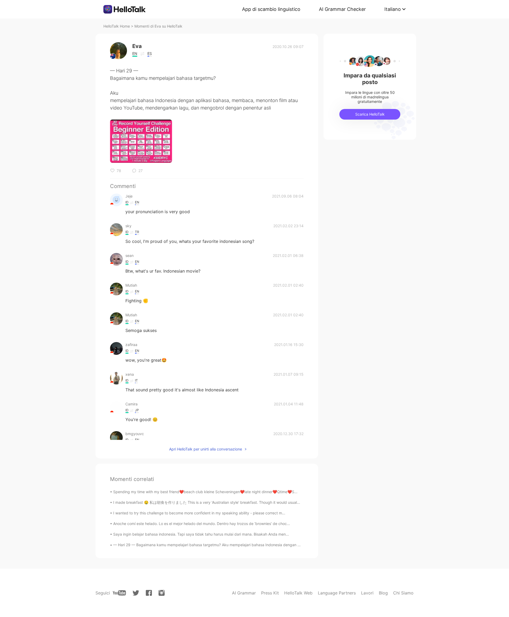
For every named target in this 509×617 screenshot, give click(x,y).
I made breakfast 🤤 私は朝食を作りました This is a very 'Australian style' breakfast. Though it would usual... (206, 502)
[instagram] (162, 593)
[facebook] (149, 593)
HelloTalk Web (298, 593)
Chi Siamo (403, 593)
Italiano (392, 9)
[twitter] (136, 593)
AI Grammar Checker (342, 9)
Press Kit (270, 593)
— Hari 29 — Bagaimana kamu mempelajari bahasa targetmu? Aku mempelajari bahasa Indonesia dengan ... (207, 544)
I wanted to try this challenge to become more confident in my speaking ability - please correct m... (199, 513)
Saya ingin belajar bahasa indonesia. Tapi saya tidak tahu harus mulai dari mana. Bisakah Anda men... (201, 534)
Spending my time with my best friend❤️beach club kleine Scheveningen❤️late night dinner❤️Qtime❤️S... (205, 491)
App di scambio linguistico (271, 9)
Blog (383, 593)
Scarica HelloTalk (370, 114)
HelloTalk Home (116, 26)
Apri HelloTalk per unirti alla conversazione (205, 449)
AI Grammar (244, 593)
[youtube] (119, 593)
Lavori (367, 593)
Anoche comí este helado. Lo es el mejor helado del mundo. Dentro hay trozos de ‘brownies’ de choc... (201, 523)
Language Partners (337, 593)
